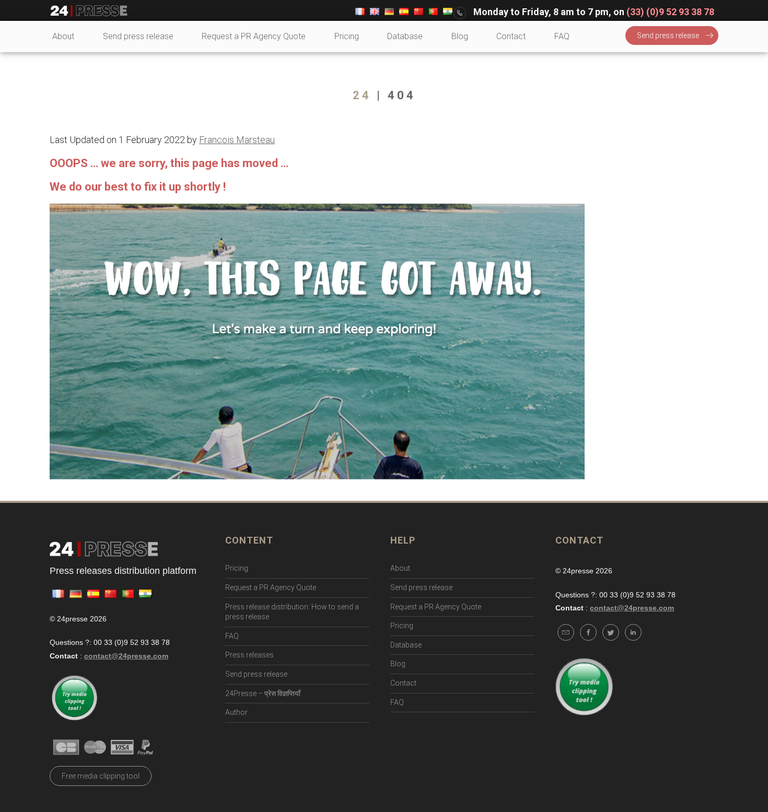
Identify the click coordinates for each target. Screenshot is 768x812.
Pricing (346, 36)
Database (405, 36)
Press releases (249, 655)
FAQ (561, 36)
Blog (459, 36)
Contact (511, 36)
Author (236, 712)
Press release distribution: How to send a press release (292, 612)
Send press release (138, 36)
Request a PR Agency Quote (254, 36)
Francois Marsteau (237, 139)
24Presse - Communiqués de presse (89, 11)
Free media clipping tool (100, 776)
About (63, 36)
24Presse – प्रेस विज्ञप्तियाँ (262, 693)
